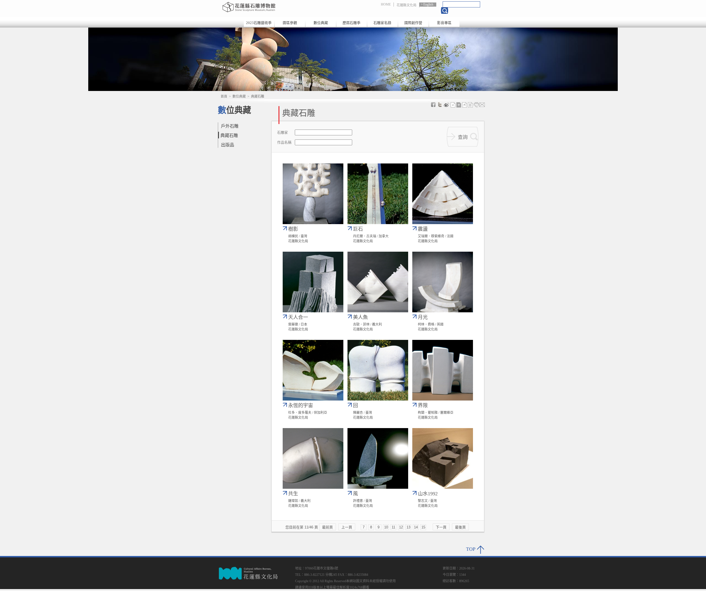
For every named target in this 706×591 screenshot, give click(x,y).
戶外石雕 (230, 126)
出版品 (227, 145)
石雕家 (282, 133)
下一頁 (441, 527)
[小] (453, 105)
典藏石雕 (229, 135)
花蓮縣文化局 (406, 5)
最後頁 (460, 527)
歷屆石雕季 (351, 23)
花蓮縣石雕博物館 (279, 6)
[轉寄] (482, 105)
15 (423, 527)
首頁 (224, 96)
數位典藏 (321, 23)
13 (408, 527)
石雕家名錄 (382, 23)
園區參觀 (290, 23)
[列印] (476, 105)
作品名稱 (284, 142)
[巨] (470, 105)
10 (386, 527)
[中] (459, 105)
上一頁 (346, 527)
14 (416, 527)
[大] (464, 105)
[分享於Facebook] (433, 105)
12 (401, 527)
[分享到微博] (446, 105)
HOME (386, 4)
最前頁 (327, 527)
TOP (470, 549)
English (428, 4)
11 (393, 527)
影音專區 (444, 23)
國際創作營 (413, 23)
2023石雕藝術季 (259, 23)
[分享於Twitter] (440, 105)
